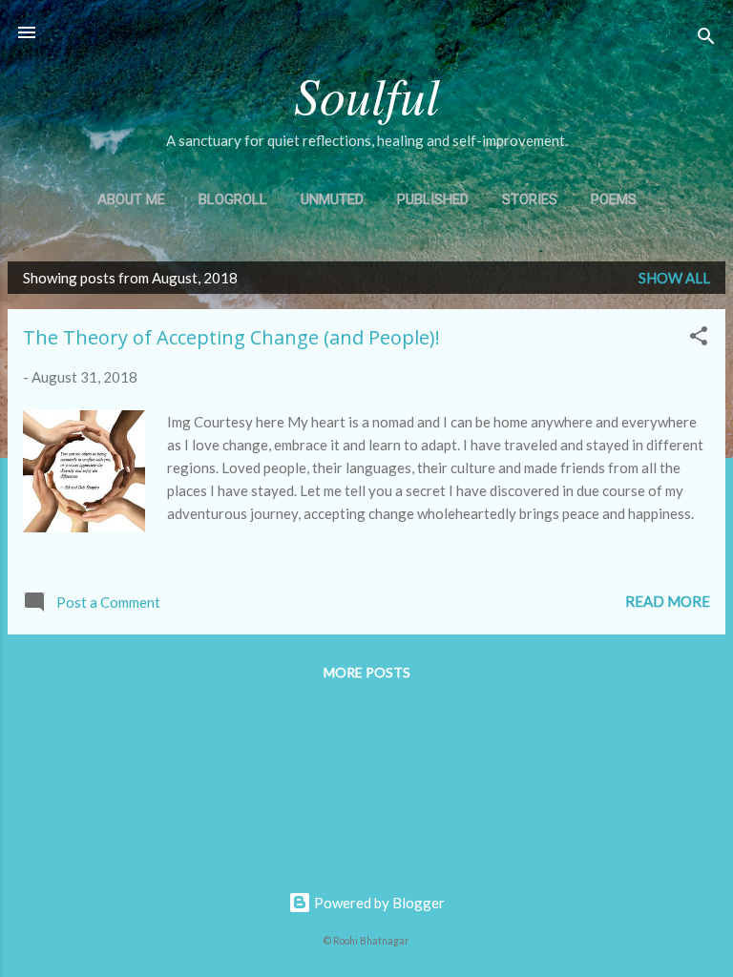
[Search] (706, 39)
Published (433, 199)
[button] (698, 338)
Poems (614, 199)
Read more (667, 601)
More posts (367, 672)
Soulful (367, 94)
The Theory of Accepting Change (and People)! (231, 337)
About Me (131, 199)
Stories (529, 199)
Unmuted (332, 199)
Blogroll (233, 199)
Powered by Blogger (378, 902)
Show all (674, 277)
